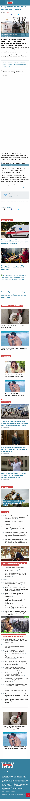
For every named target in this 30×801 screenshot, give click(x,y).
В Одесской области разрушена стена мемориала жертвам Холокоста (14, 64)
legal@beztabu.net (6, 789)
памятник (13, 201)
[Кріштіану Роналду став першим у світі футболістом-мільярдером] (15, 554)
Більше (15, 706)
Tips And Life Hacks (15, 729)
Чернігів (20, 201)
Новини (26, 201)
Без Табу (9, 207)
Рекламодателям (21, 794)
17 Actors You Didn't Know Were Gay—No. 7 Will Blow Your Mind (15, 747)
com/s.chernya (24, 164)
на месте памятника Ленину (15, 187)
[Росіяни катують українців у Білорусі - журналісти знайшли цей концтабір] (15, 625)
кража (7, 201)
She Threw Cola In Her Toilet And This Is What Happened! (15, 727)
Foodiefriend (15, 749)
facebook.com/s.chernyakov (8, 36)
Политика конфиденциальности (9, 794)
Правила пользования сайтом (8, 791)
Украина (4, 203)
